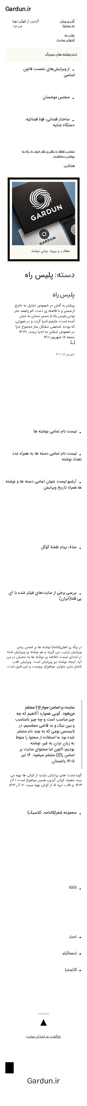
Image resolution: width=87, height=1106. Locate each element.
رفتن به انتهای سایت (66, 37)
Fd (38, 707)
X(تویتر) (71, 969)
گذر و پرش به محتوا (67, 23)
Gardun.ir (18, 9)
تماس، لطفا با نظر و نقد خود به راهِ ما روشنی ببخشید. (48, 154)
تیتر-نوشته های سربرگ (61, 54)
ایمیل (73, 936)
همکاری (69, 165)
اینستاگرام (70, 953)
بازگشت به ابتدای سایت (43, 1036)
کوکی (22, 21)
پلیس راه (64, 294)
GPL (60, 755)
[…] (73, 342)
